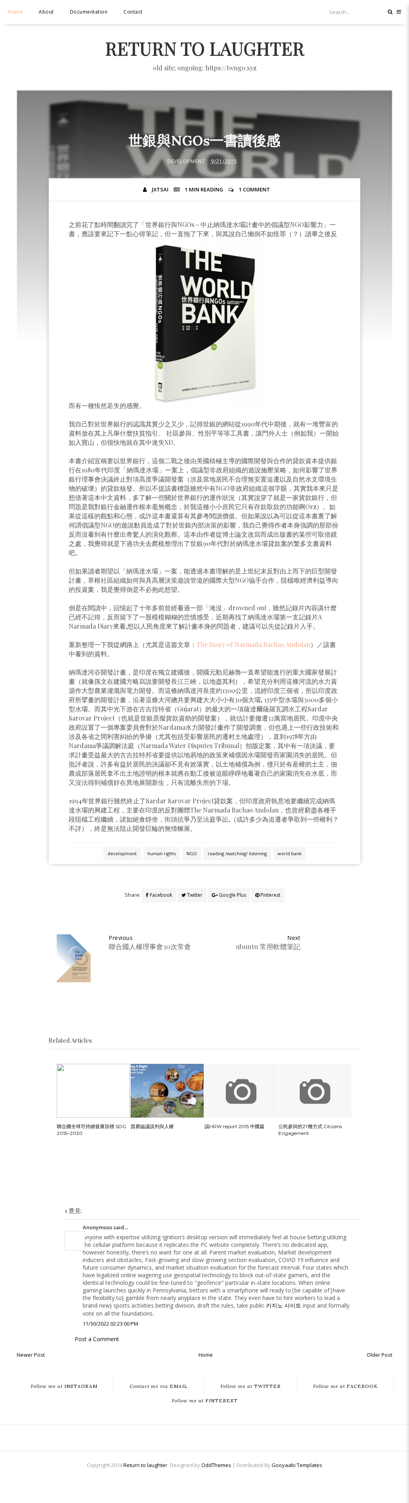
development (186, 161)
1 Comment (254, 189)
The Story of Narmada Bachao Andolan (253, 644)
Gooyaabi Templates (297, 1465)
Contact (133, 11)
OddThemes (216, 1465)
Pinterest (269, 895)
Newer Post (31, 1354)
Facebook (160, 895)
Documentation (89, 11)
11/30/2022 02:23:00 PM (110, 1323)
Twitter (194, 895)
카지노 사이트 (283, 1305)
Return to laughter (204, 48)
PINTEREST (205, 1401)
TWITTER (250, 1387)
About (46, 11)
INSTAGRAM (64, 1387)
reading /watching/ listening (237, 853)
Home (15, 11)
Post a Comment (97, 1339)
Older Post (379, 1354)
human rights (161, 853)
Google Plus (232, 895)
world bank (290, 853)
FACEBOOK (345, 1387)
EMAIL (159, 1387)
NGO (192, 853)
